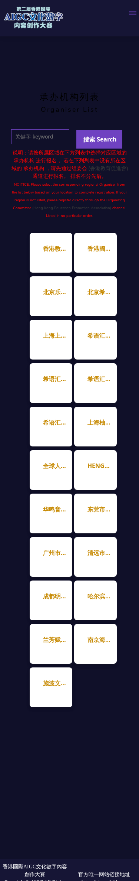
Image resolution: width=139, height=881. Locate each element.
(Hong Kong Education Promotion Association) (71, 208)
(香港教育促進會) (108, 168)
